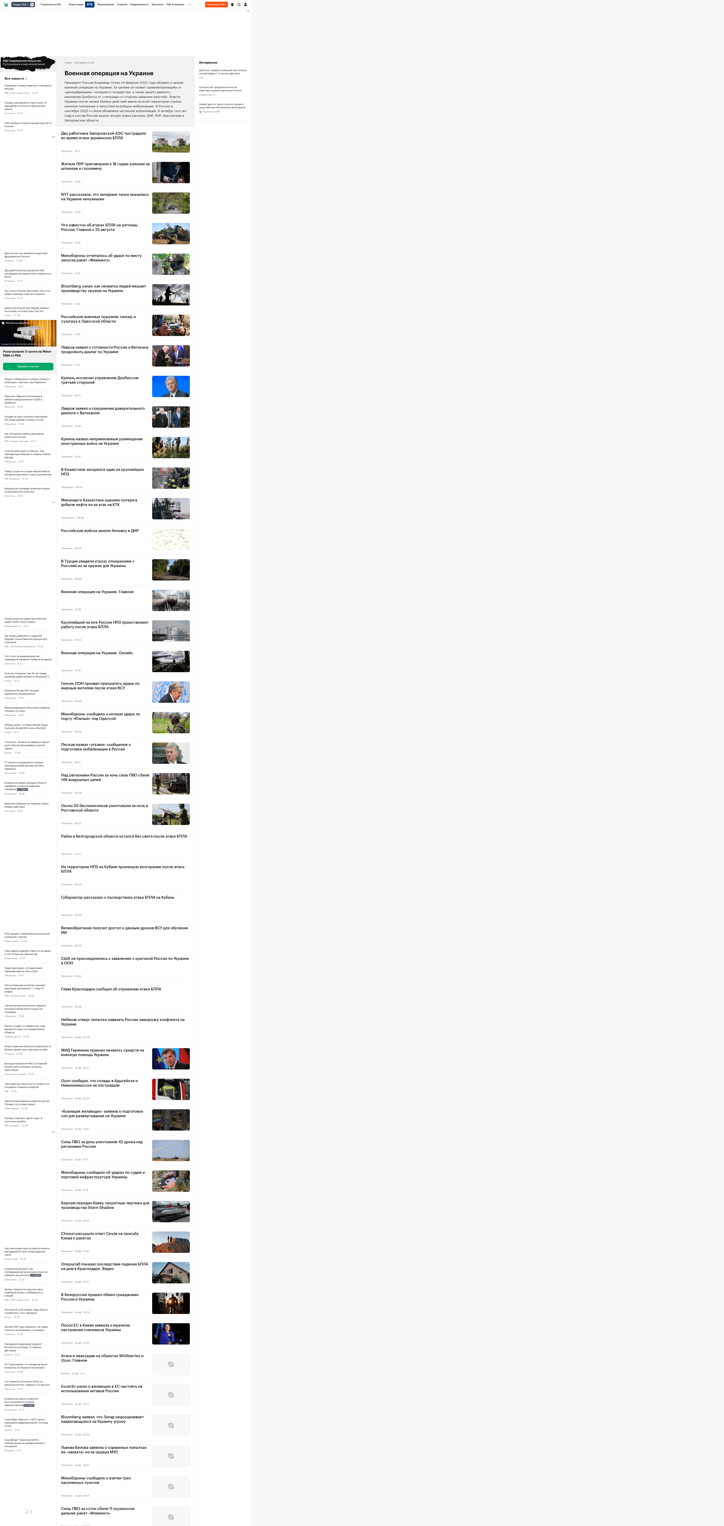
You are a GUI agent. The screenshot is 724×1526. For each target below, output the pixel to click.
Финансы (9, 1450)
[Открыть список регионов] (232, 4)
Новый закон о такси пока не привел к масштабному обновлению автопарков (222, 105)
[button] (232, 4)
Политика (10, 113)
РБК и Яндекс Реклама (16, 441)
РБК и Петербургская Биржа (20, 646)
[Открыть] (28, 4)
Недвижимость (13, 625)
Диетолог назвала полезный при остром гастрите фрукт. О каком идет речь (222, 71)
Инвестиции (11, 958)
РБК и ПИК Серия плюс (17, 92)
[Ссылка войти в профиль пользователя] (245, 4)
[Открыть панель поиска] (239, 4)
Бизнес (8, 752)
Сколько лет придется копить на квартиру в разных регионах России (220, 88)
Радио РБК (20, 4)
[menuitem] (50, 4)
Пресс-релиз (12, 941)
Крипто (8, 1354)
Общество (10, 386)
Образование (12, 1108)
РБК (6, 1091)
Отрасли (9, 260)
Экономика (10, 772)
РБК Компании (12, 478)
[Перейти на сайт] (28, 64)
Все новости (14, 78)
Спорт (8, 315)
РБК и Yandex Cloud (15, 995)
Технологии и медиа (15, 1074)
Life (201, 77)
